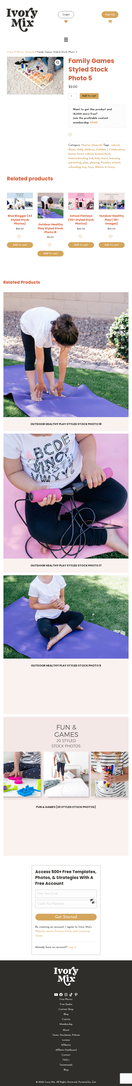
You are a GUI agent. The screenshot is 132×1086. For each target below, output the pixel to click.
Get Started (66, 917)
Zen (94, 1082)
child (80, 149)
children (89, 149)
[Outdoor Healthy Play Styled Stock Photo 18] (66, 354)
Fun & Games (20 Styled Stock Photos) (66, 807)
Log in (72, 947)
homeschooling (78, 158)
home (72, 154)
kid (91, 158)
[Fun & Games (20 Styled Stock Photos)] (66, 758)
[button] (58, 62)
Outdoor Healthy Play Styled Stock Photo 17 (66, 565)
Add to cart (89, 96)
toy (84, 167)
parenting (74, 162)
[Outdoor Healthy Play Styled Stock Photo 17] (66, 496)
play (85, 162)
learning (114, 158)
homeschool (102, 154)
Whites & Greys (105, 167)
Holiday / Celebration (110, 149)
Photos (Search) (25, 52)
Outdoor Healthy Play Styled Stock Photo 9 (66, 666)
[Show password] (93, 900)
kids (97, 158)
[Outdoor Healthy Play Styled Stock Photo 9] (66, 617)
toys (91, 167)
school (114, 145)
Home (10, 52)
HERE (94, 122)
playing (94, 162)
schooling (74, 167)
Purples (106, 162)
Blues (71, 149)
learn (104, 158)
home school (85, 154)
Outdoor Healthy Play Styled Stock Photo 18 (66, 424)
